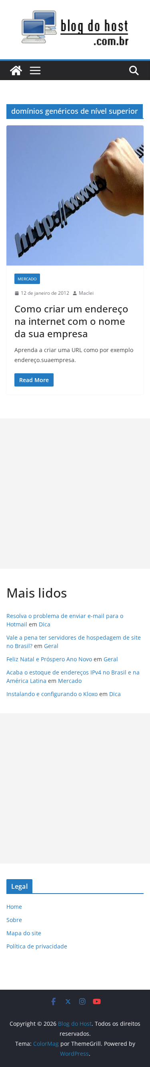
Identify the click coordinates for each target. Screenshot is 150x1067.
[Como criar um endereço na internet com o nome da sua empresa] (75, 195)
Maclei (86, 293)
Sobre (14, 920)
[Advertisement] (75, 494)
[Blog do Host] (16, 70)
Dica (44, 624)
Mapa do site (23, 933)
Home (14, 906)
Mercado (27, 279)
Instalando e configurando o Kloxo (52, 694)
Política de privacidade (36, 946)
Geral (51, 646)
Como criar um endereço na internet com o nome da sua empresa (71, 321)
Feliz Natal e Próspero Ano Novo (49, 659)
